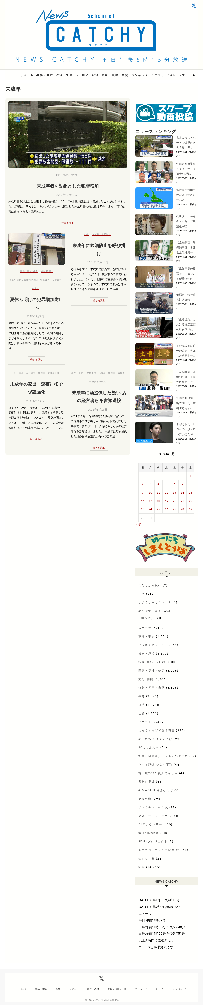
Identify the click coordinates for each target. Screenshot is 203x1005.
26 (166, 509)
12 (166, 492)
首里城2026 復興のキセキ (158, 773)
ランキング (139, 75)
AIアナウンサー (150, 824)
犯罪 (65, 174)
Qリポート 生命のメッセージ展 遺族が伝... (186, 221)
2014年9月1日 (35, 401)
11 (158, 492)
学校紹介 (148, 618)
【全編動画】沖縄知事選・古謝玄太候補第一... (186, 247)
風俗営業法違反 (97, 381)
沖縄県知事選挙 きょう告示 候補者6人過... (187, 168)
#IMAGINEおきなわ (154, 790)
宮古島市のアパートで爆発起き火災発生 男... (186, 142)
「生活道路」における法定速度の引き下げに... (186, 324)
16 (142, 500)
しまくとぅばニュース (155, 602)
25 (158, 509)
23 (142, 509)
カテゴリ (157, 75)
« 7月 (138, 524)
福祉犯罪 (46, 271)
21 (182, 500)
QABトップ (176, 75)
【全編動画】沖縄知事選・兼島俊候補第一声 (186, 376)
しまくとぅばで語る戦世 (156, 730)
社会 (57, 174)
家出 (21, 373)
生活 (141, 593)
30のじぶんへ (148, 747)
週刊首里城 (146, 781)
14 (182, 492)
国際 (141, 713)
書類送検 (91, 373)
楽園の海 (145, 798)
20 (174, 500)
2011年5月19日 (97, 409)
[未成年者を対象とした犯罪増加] (67, 134)
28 (182, 509)
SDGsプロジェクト (153, 841)
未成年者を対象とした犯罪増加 (68, 185)
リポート (27, 75)
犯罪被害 (45, 279)
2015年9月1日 (35, 316)
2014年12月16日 (97, 262)
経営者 (102, 373)
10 (150, 492)
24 (150, 509)
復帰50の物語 (148, 833)
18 (158, 500)
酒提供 (121, 373)
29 (190, 509)
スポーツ (72, 75)
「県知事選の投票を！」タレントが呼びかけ (186, 273)
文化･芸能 (146, 679)
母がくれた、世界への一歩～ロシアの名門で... (186, 429)
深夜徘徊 (31, 373)
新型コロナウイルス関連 (156, 850)
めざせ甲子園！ (150, 610)
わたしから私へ (150, 585)
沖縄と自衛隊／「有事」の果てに (163, 756)
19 (166, 500)
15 (190, 492)
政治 (59, 75)
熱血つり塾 (146, 858)
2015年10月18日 (66, 194)
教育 (141, 696)
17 (150, 500)
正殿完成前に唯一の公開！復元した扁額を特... (186, 350)
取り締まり (53, 373)
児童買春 (57, 279)
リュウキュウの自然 (153, 807)
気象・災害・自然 (115, 75)
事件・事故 (44, 75)
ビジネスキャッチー (153, 645)
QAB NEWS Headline (107, 999)
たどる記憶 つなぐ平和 (155, 764)
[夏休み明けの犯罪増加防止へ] (36, 249)
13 (174, 492)
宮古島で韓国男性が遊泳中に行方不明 (186, 194)
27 (174, 509)
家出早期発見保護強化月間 (23, 279)
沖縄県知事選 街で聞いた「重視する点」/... (186, 403)
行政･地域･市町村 (152, 662)
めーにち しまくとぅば (155, 739)
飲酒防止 (106, 234)
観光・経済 (90, 75)
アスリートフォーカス (155, 815)
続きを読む (67, 222)
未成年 (74, 174)
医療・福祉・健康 (151, 670)
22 (190, 500)
